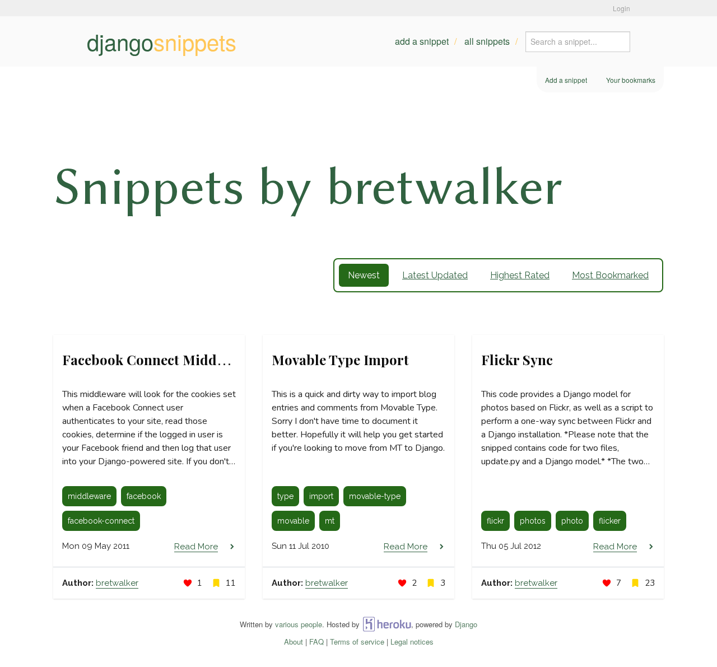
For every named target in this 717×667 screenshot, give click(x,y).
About (293, 641)
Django (466, 624)
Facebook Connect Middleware (160, 360)
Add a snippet (422, 41)
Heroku (386, 624)
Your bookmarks (630, 80)
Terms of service (357, 641)
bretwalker (117, 583)
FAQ (316, 641)
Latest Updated (435, 275)
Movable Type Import (340, 360)
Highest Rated (520, 275)
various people (298, 624)
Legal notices (412, 641)
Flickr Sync (517, 360)
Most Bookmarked (610, 275)
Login (621, 8)
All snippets (487, 41)
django (161, 41)
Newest (364, 275)
